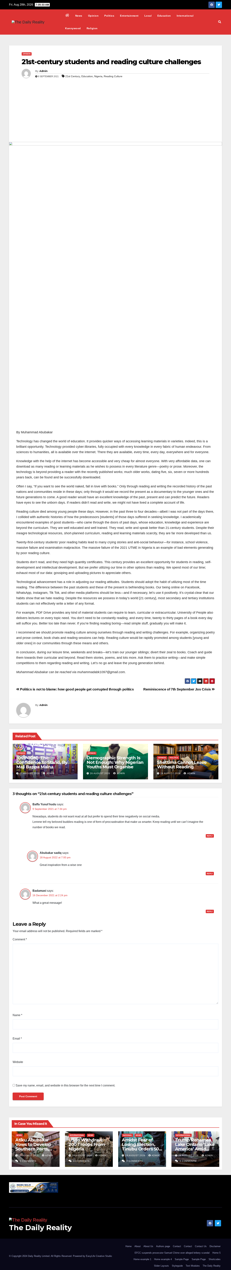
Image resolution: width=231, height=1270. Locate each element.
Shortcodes (215, 1259)
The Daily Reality (40, 1227)
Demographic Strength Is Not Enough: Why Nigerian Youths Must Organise (115, 762)
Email (17, 1038)
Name (17, 1015)
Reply (210, 836)
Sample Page (182, 1259)
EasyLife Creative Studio (99, 1256)
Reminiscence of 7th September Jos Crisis (177, 689)
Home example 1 (142, 1259)
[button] (219, 21)
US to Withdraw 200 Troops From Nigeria (87, 1144)
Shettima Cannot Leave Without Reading (182, 764)
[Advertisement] (115, 115)
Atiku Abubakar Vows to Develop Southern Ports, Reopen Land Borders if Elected (34, 1149)
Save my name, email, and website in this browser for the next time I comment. (65, 1085)
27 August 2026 (30, 773)
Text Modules (193, 1265)
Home (128, 1246)
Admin (43, 71)
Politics (109, 15)
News (78, 15)
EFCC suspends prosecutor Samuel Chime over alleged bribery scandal (172, 1252)
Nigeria (98, 76)
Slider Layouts (161, 1265)
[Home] (67, 15)
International (185, 15)
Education (164, 15)
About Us (148, 1246)
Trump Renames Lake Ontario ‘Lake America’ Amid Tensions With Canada (194, 1149)
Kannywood (73, 28)
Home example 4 (163, 1259)
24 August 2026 (170, 773)
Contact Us (201, 1246)
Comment (20, 939)
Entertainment (129, 15)
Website (18, 1062)
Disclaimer (215, 1246)
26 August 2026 (100, 773)
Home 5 (216, 1252)
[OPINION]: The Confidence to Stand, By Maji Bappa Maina (41, 762)
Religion (92, 28)
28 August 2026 (29, 1155)
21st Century (72, 76)
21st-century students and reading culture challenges (111, 62)
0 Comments (28, 1161)
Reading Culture (113, 76)
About (137, 1246)
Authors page (163, 1246)
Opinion (93, 15)
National (127, 1135)
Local (148, 15)
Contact (177, 1246)
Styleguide (177, 1265)
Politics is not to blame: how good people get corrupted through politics (76, 689)
